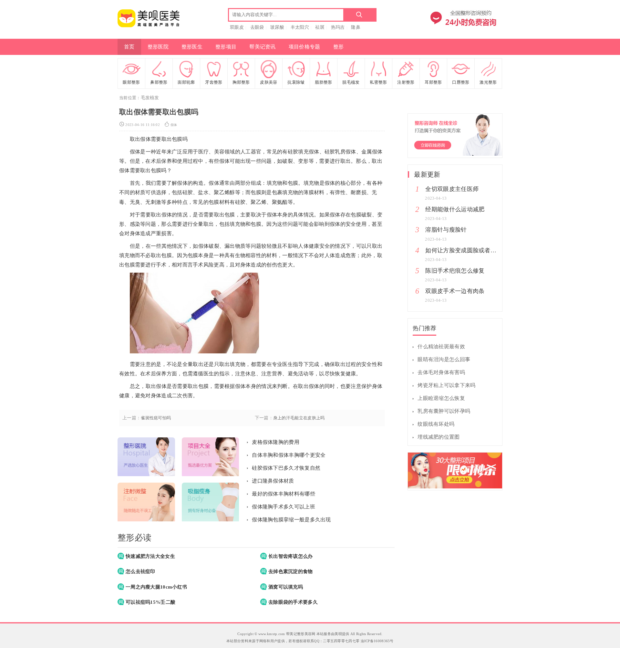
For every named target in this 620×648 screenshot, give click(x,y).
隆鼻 (355, 27)
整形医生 (191, 46)
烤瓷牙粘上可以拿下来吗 (446, 385)
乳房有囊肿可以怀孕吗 (444, 411)
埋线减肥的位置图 (439, 437)
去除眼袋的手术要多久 (293, 602)
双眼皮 (237, 27)
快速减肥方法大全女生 (150, 556)
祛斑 (320, 27)
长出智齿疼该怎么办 (290, 556)
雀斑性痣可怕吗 (156, 418)
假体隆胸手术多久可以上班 (283, 506)
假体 (173, 125)
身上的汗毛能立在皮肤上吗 (299, 418)
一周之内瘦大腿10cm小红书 (156, 587)
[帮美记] (149, 26)
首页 (129, 46)
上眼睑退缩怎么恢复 (441, 398)
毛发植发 (150, 97)
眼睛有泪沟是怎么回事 (444, 359)
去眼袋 (257, 27)
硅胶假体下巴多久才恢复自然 (286, 468)
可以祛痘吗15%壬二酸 (150, 602)
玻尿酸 (277, 27)
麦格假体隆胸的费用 (275, 442)
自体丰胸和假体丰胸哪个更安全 (289, 455)
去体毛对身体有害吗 (441, 372)
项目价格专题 (304, 46)
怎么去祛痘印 (140, 571)
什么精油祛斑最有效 (441, 346)
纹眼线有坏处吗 (436, 424)
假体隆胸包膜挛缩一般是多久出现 (291, 519)
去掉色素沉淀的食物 (290, 571)
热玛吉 (338, 27)
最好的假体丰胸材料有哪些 (283, 493)
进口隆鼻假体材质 (273, 481)
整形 (338, 46)
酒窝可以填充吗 (285, 587)
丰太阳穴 (300, 27)
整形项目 (225, 46)
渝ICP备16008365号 (377, 641)
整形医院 (158, 46)
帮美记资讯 (262, 46)
